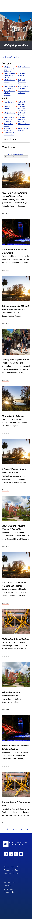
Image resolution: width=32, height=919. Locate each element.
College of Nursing (9, 113)
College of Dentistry (21, 103)
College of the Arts (24, 67)
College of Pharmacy (21, 114)
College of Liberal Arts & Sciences (9, 87)
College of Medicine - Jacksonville (22, 108)
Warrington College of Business (24, 92)
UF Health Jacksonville (7, 129)
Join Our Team (9, 882)
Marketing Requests (11, 873)
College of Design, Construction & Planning (9, 75)
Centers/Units (9, 139)
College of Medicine (7, 107)
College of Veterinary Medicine (21, 119)
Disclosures (8, 889)
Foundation (8, 886)
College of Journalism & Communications (23, 82)
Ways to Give (9, 146)
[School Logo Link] (15, 844)
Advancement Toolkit (12, 870)
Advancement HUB (11, 867)
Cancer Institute (9, 102)
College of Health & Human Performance (9, 82)
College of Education (21, 74)
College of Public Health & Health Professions (9, 119)
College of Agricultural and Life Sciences (9, 69)
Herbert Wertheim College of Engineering (9, 93)
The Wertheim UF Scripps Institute (9, 134)
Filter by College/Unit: (16, 154)
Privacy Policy (9, 892)
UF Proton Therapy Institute (24, 129)
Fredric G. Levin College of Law (23, 87)
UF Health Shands (24, 124)
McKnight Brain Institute (8, 125)
